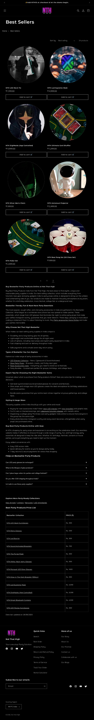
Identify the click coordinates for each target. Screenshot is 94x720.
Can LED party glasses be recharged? (19, 462)
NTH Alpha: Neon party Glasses (19, 562)
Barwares (29, 503)
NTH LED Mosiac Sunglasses (18, 608)
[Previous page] (40, 280)
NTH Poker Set (12, 261)
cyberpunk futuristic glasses (52, 411)
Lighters (20, 503)
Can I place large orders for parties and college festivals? (26, 473)
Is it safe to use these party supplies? (19, 484)
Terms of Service (40, 662)
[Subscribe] (44, 686)
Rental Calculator (40, 673)
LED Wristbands (40, 503)
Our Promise (66, 647)
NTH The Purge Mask (15, 554)
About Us (65, 642)
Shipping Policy (40, 647)
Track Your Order (40, 668)
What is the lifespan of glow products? (19, 468)
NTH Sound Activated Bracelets (19, 546)
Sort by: (53, 41)
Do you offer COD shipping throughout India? (22, 479)
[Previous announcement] (4, 2)
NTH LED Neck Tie (13, 88)
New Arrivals (11, 503)
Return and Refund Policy (44, 652)
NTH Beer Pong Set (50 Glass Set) (61, 257)
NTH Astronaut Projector (57, 203)
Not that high (15, 715)
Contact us (65, 652)
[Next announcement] (89, 2)
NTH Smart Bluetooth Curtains (19, 600)
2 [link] (53, 281)
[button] (4, 10)
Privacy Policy (39, 657)
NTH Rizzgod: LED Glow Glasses (19, 569)
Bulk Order (38, 642)
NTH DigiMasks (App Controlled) (19, 145)
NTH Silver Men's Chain (15, 203)
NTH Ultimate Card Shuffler (59, 145)
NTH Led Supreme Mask (57, 88)
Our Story (65, 636)
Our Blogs (65, 662)
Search (36, 636)
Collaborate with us (69, 657)
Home (4, 31)
